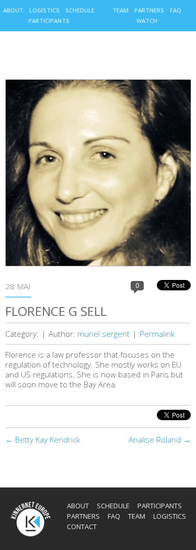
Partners (149, 10)
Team (120, 10)
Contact (82, 526)
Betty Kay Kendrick (42, 439)
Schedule (80, 10)
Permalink (157, 333)
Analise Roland (160, 439)
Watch (146, 21)
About (13, 10)
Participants (49, 21)
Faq (175, 10)
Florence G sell (56, 311)
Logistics (44, 10)
